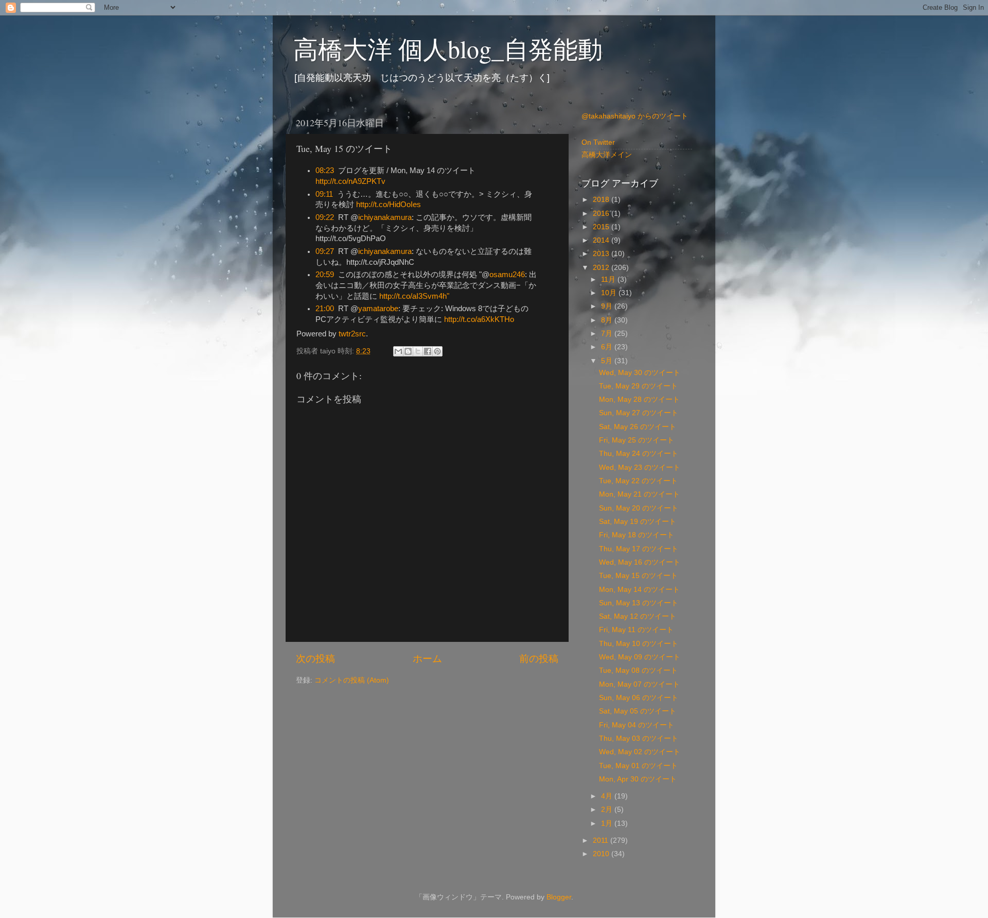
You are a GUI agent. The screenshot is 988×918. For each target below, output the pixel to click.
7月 (607, 333)
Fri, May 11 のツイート (636, 630)
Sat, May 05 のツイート (637, 711)
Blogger (558, 897)
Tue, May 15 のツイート (638, 576)
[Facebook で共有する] (427, 351)
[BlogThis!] (408, 351)
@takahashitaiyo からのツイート (634, 116)
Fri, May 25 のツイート (636, 440)
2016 (602, 213)
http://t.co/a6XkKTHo (479, 319)
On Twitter (598, 142)
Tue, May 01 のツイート (638, 766)
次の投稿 (315, 658)
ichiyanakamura (385, 217)
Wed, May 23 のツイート (639, 467)
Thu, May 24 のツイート (638, 453)
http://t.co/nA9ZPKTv (350, 181)
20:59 (324, 274)
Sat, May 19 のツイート (637, 521)
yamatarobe (378, 308)
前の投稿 (538, 658)
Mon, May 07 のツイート (639, 684)
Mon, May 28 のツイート (639, 399)
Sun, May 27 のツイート (638, 413)
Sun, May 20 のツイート (638, 508)
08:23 (324, 170)
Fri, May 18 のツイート (636, 535)
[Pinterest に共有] (437, 351)
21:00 (324, 308)
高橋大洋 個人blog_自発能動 (448, 48)
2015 (602, 227)
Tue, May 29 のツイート (638, 386)
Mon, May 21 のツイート (639, 494)
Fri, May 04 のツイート (636, 725)
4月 (607, 796)
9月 (607, 306)
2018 (602, 199)
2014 (602, 240)
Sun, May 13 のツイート (638, 603)
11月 (609, 279)
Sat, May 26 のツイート (637, 427)
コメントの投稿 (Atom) (351, 680)
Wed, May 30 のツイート (639, 373)
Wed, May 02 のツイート (639, 752)
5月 (607, 361)
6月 (607, 347)
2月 (607, 809)
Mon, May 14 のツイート (639, 589)
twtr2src (352, 334)
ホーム (427, 658)
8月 (607, 320)
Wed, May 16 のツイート (639, 562)
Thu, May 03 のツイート (638, 738)
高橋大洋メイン (606, 155)
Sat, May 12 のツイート (637, 616)
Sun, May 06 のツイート (638, 698)
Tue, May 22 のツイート (638, 481)
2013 (602, 254)
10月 (610, 293)
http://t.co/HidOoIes (388, 204)
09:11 (324, 194)
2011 (601, 840)
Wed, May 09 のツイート (639, 657)
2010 (602, 854)
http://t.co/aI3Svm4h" (414, 296)
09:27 (324, 251)
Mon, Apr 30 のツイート (638, 779)
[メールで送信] (398, 351)
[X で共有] (418, 351)
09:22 (324, 217)
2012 (602, 267)
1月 (607, 823)
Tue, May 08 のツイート (638, 670)
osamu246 (507, 274)
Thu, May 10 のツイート (638, 644)
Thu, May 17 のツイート (638, 549)
